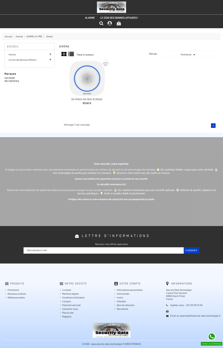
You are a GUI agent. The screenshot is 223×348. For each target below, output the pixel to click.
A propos (66, 301)
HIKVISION (10, 78)
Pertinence (188, 54)
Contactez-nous (70, 309)
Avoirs (120, 297)
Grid (64, 54)
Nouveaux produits (17, 293)
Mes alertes (122, 309)
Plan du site (68, 312)
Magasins (66, 316)
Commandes (123, 293)
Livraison (66, 290)
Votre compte (130, 283)
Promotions (13, 290)
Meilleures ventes (16, 297)
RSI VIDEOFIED (12, 81)
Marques (10, 73)
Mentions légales (70, 293)
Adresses (121, 301)
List (71, 55)
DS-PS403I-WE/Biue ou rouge (87, 99)
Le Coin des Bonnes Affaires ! (119, 17)
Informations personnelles (129, 290)
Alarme (90, 17)
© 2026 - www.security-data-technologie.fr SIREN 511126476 (111, 344)
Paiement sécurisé (71, 305)
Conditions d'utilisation (73, 297)
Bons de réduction (125, 305)
